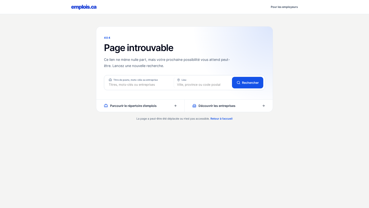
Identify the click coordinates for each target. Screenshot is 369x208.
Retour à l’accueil (221, 118)
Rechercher (250, 83)
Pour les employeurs (284, 6)
